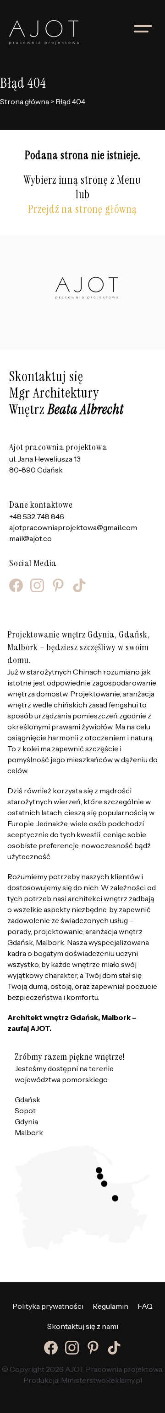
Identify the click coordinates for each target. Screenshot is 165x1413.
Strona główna (24, 101)
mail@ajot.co (30, 538)
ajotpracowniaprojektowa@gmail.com (73, 527)
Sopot (25, 1110)
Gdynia (26, 1121)
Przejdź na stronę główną (82, 209)
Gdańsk (27, 1099)
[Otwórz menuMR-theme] (143, 28)
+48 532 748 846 (36, 516)
